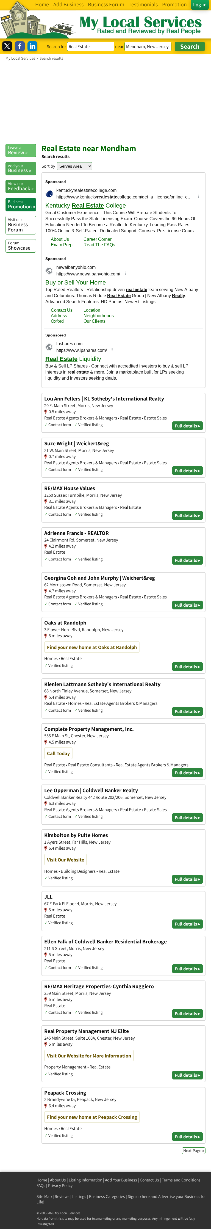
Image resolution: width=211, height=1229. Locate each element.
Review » (17, 150)
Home (42, 1180)
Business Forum (18, 225)
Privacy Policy (60, 1185)
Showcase (19, 245)
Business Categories (107, 1196)
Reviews (62, 1196)
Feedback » (21, 186)
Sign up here (139, 1196)
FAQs (41, 1185)
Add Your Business (121, 1180)
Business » (19, 168)
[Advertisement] (105, 101)
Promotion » (21, 204)
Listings (79, 1196)
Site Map (44, 1196)
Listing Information (85, 1180)
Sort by (48, 166)
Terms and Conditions (181, 1180)
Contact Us (149, 1180)
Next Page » (193, 1150)
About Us (58, 1180)
